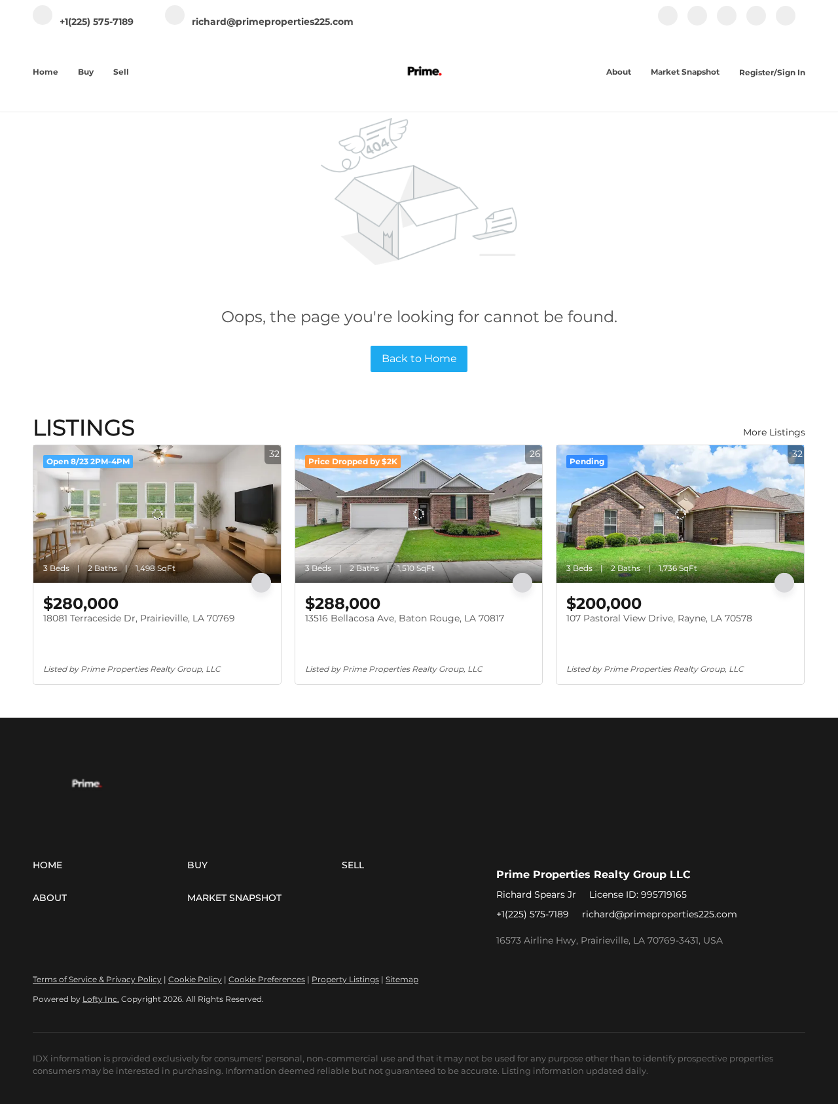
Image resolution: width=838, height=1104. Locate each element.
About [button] (618, 72)
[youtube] (756, 23)
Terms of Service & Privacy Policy (97, 979)
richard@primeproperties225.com (659, 914)
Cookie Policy (195, 979)
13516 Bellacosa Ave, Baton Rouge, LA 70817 (404, 618)
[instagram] (727, 23)
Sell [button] (121, 72)
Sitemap (402, 979)
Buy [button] (86, 72)
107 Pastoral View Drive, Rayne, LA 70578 (659, 618)
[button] (110, 865)
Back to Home (419, 358)
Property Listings (345, 979)
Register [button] (756, 72)
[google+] (785, 23)
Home (45, 72)
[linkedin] (697, 23)
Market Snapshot (685, 72)
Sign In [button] (791, 72)
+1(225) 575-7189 (532, 914)
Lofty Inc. (100, 999)
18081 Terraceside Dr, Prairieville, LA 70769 (139, 618)
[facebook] (668, 23)
